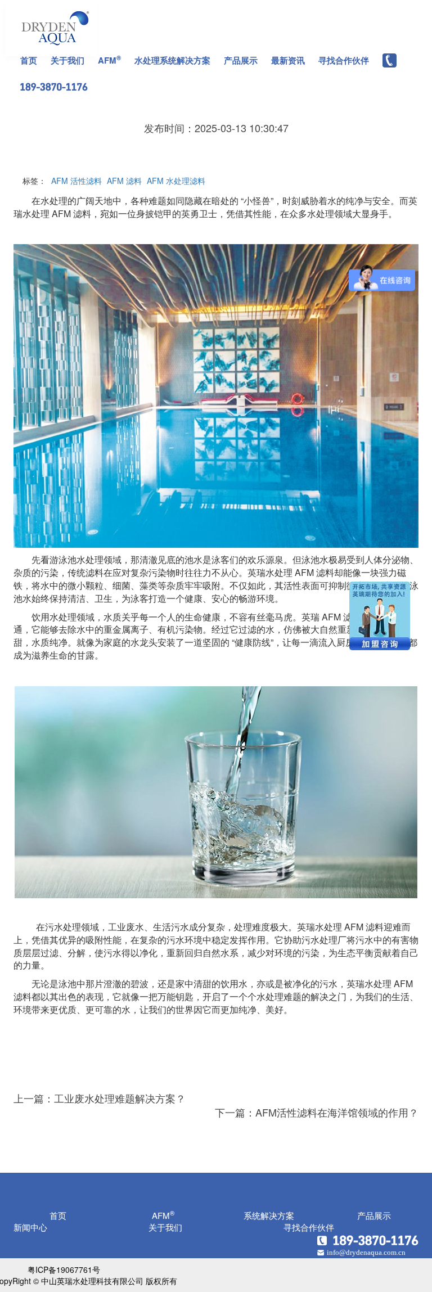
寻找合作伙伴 (343, 60)
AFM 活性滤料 (76, 180)
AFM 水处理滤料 (176, 180)
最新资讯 (288, 60)
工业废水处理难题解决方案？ (120, 1098)
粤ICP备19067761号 (64, 1269)
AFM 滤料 (124, 180)
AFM (109, 59)
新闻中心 (30, 1227)
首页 (28, 60)
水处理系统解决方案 (172, 60)
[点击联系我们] (367, 1238)
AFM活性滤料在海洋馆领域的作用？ (336, 1112)
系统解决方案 (269, 1215)
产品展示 (241, 60)
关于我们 (67, 60)
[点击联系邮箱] (367, 1251)
